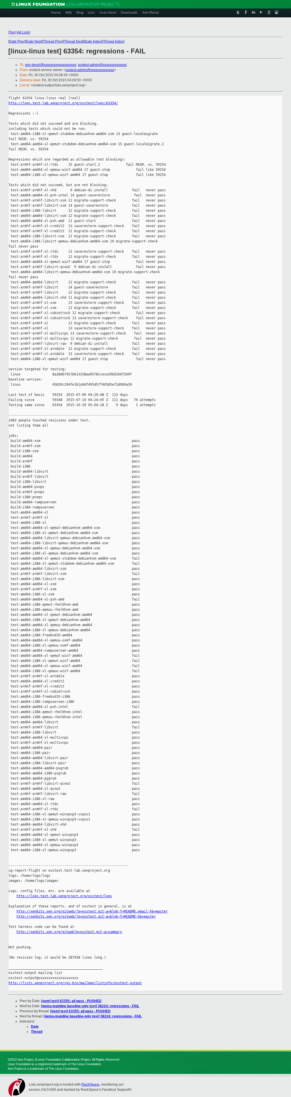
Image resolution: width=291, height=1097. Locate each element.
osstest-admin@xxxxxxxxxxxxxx (102, 65)
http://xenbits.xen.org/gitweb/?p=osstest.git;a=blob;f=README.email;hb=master (92, 911)
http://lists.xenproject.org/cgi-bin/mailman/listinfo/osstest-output (75, 983)
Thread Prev (52, 41)
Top (12, 32)
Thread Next (73, 41)
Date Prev (16, 41)
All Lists (23, 32)
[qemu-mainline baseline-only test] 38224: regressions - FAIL (90, 1006)
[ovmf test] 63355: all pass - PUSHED (71, 1001)
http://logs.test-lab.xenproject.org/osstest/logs (64, 896)
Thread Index (113, 41)
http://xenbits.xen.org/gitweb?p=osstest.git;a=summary (69, 932)
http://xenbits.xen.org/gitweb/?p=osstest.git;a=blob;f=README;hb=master (86, 917)
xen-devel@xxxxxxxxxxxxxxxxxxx (50, 65)
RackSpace (90, 1084)
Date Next (33, 41)
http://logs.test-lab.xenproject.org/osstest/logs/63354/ (63, 103)
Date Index (93, 41)
